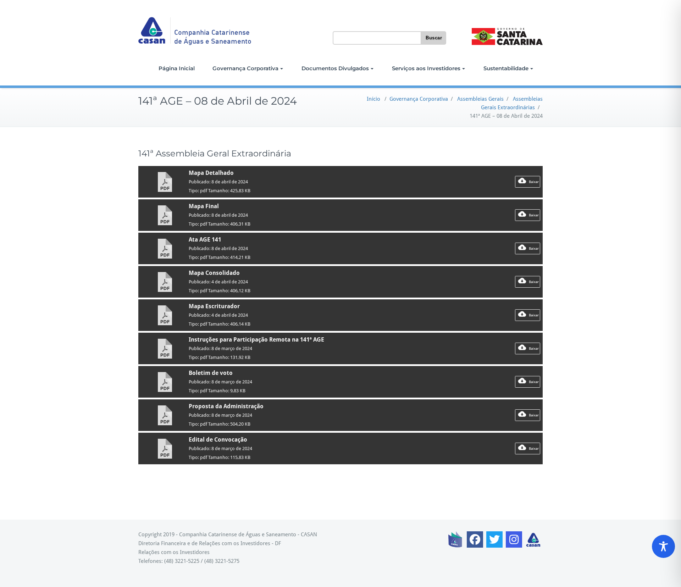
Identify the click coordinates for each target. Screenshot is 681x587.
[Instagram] (514, 539)
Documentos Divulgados (335, 68)
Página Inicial (177, 68)
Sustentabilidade (505, 68)
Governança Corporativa (245, 68)
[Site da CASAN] (533, 539)
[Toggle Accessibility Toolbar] (663, 546)
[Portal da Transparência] (455, 539)
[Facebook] (475, 539)
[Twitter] (494, 539)
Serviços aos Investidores (426, 68)
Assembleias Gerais (480, 99)
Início (373, 99)
